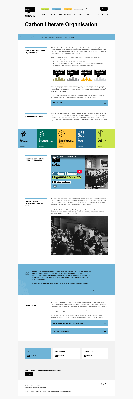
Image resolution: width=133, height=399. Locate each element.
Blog (75, 14)
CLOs (41, 37)
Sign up (29, 374)
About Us (44, 14)
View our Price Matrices (61, 331)
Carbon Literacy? (78, 9)
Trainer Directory (69, 37)
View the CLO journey (60, 103)
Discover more (38, 353)
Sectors (60, 14)
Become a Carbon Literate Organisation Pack (68, 323)
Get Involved (67, 14)
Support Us (52, 14)
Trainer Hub (67, 9)
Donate (104, 9)
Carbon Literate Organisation (28, 37)
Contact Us (88, 14)
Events (81, 14)
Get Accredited (56, 9)
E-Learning (59, 37)
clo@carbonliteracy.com (100, 306)
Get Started (45, 9)
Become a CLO (49, 37)
